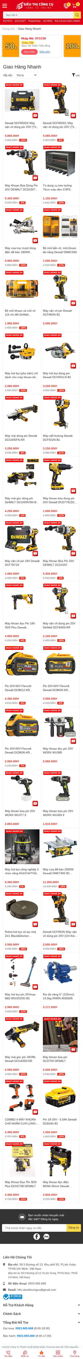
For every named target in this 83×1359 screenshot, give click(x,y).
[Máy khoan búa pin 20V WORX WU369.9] (60, 788)
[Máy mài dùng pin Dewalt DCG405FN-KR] (22, 413)
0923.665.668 (37, 1283)
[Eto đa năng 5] (60, 971)
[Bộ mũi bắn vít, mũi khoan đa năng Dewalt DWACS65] (60, 225)
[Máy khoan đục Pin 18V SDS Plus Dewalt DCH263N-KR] (22, 600)
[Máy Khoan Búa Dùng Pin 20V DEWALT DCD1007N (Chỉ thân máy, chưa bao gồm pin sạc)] (22, 162)
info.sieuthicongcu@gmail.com (36, 1289)
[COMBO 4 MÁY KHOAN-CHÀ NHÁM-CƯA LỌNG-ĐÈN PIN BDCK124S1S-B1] (22, 1096)
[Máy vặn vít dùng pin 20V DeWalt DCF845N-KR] (60, 600)
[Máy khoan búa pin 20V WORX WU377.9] (22, 788)
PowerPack (34, 20)
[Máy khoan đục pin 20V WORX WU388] (60, 726)
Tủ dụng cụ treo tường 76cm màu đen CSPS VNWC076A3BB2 (57, 189)
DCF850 (47, 20)
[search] (77, 15)
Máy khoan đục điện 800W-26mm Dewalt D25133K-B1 (56, 1186)
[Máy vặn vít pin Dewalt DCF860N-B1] (60, 288)
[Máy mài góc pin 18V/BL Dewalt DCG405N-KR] (22, 1034)
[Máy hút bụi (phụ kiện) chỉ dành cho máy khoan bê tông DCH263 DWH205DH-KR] (22, 350)
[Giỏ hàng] (74, 5)
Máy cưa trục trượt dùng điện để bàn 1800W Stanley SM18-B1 (20, 252)
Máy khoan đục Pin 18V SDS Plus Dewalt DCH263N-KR (20, 627)
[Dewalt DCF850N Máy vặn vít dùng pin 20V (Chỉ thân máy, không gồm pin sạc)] (60, 909)
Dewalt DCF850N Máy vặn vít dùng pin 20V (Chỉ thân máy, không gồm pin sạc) (60, 935)
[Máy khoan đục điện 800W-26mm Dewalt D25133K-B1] (60, 1159)
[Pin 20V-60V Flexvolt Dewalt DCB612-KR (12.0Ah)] (22, 663)
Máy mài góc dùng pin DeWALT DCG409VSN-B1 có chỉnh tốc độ (21, 502)
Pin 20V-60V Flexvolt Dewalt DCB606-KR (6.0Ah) (18, 752)
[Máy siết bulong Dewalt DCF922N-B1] (60, 413)
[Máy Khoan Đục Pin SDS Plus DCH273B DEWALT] (22, 1159)
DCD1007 (20, 20)
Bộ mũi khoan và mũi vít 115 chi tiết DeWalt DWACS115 (20, 314)
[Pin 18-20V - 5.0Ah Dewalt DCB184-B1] (60, 1096)
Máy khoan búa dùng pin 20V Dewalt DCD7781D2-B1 (59, 502)
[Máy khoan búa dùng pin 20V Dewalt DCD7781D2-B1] (60, 475)
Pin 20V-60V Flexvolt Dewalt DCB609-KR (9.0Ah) (56, 689)
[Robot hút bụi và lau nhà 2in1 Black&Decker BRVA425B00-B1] (22, 909)
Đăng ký (73, 1227)
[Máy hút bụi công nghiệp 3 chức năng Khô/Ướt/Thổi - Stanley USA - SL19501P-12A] (22, 846)
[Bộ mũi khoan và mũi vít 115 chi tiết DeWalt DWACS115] (22, 288)
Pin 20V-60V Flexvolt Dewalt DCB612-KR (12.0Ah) (18, 689)
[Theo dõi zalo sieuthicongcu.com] (46, 1236)
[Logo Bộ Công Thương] (12, 1296)
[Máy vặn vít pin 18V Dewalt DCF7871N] (22, 538)
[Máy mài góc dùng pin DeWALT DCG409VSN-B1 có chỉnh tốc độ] (22, 475)
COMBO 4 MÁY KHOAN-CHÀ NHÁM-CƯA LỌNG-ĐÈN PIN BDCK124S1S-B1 (22, 1123)
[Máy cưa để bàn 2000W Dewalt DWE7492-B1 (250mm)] (60, 846)
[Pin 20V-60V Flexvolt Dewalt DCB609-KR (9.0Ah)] (60, 663)
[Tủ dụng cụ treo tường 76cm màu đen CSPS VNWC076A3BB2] (60, 162)
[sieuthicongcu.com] (34, 5)
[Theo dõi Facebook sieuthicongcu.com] (36, 1236)
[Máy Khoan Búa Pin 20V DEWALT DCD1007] (60, 538)
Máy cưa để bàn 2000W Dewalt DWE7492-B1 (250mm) (58, 873)
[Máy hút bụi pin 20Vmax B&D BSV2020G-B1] (22, 971)
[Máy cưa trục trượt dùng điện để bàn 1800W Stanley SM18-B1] (22, 225)
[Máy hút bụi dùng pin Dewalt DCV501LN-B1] (60, 350)
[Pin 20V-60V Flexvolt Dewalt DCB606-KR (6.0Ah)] (22, 726)
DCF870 (7, 20)
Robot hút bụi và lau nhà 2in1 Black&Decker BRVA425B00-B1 (20, 935)
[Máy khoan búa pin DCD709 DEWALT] (60, 1034)
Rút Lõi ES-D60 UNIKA (67, 20)
